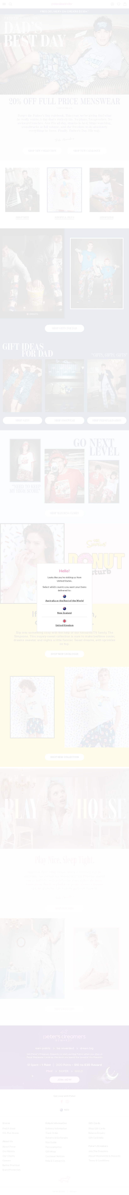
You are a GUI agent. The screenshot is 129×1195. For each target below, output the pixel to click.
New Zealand (64, 612)
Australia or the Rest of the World (64, 600)
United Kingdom (65, 625)
